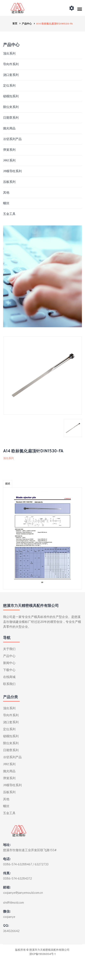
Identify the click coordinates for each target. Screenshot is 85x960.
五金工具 (9, 214)
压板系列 (9, 182)
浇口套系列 (11, 75)
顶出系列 (9, 54)
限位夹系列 (11, 107)
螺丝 (6, 203)
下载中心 (9, 670)
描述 (7, 483)
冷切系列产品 (12, 139)
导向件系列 (11, 64)
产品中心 (27, 24)
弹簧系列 (9, 150)
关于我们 (9, 649)
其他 (6, 193)
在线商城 (9, 677)
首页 (14, 23)
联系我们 (9, 684)
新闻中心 (9, 663)
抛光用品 (9, 129)
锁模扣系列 (11, 97)
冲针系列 (9, 161)
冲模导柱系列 (12, 171)
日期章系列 (11, 118)
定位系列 (9, 86)
